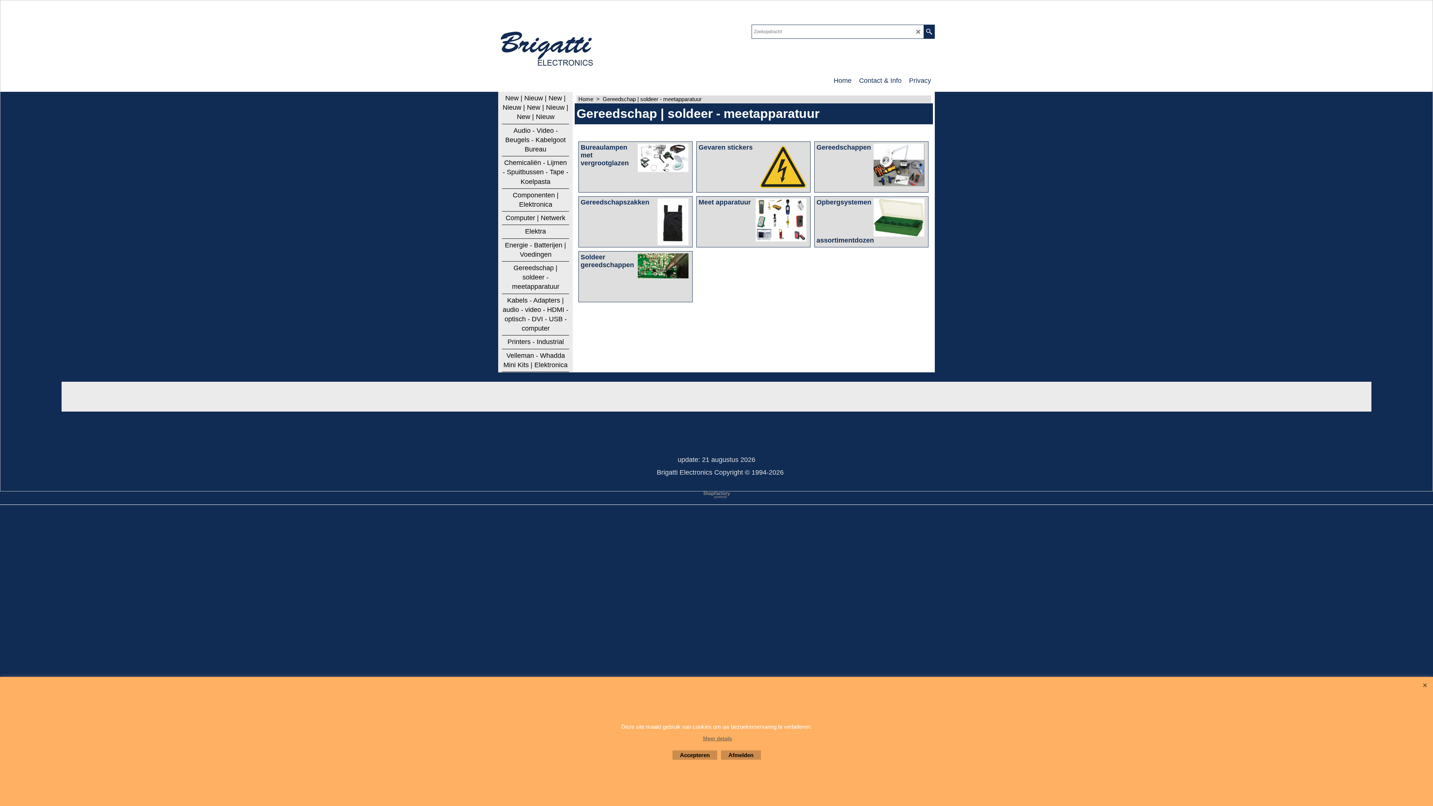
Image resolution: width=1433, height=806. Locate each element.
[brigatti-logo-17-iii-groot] (547, 47)
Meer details (717, 738)
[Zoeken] (929, 31)
